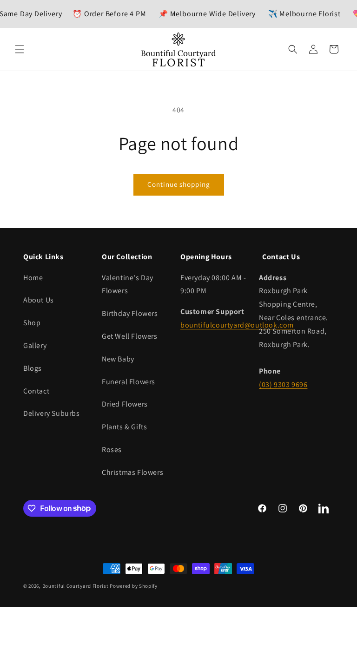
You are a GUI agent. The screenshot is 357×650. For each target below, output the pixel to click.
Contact (36, 391)
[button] (19, 49)
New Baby (118, 359)
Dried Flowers (125, 404)
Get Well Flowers (130, 336)
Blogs (32, 368)
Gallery (34, 345)
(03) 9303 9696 (283, 384)
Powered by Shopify (134, 586)
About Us (38, 300)
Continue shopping (178, 184)
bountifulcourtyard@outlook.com (237, 325)
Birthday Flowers (130, 313)
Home (33, 277)
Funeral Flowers (128, 382)
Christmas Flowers (132, 472)
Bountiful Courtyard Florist (75, 586)
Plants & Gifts (124, 427)
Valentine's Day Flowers (127, 284)
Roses (112, 449)
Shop (31, 323)
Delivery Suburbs (51, 413)
